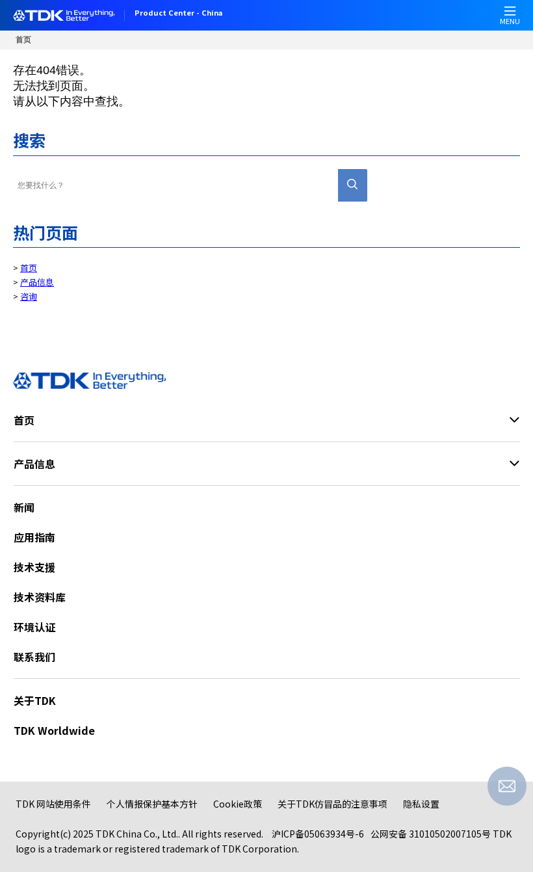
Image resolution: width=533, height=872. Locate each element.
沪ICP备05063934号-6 (318, 833)
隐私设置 (421, 803)
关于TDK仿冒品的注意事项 (332, 803)
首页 (23, 39)
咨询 (28, 296)
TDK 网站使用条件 (53, 803)
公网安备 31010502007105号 (430, 833)
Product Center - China (178, 14)
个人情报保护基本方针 (152, 803)
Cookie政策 (237, 803)
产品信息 (37, 282)
